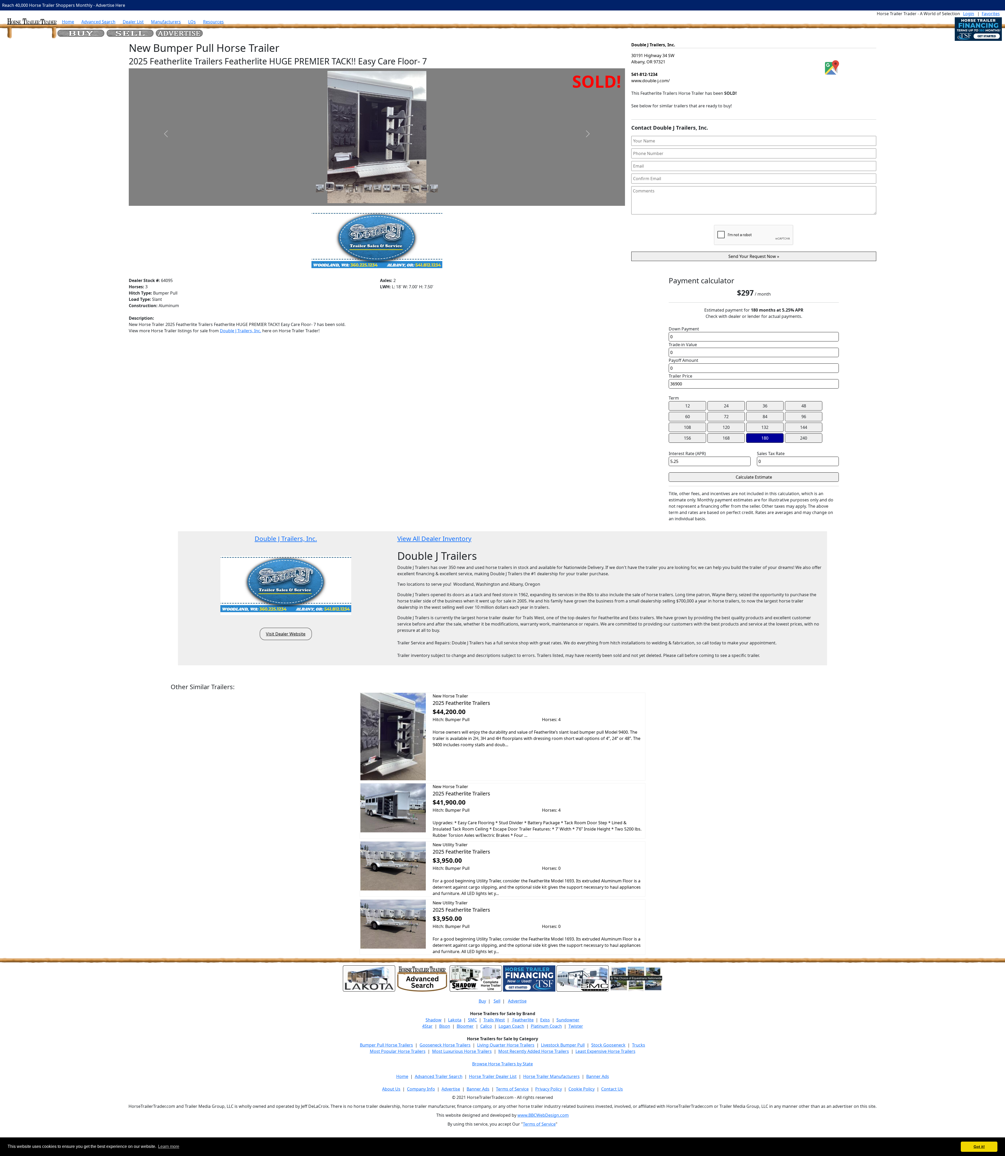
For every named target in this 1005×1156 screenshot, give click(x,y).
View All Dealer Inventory (434, 538)
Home (68, 22)
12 (687, 406)
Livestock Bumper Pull (563, 1045)
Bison (444, 1026)
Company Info (421, 1089)
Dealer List (133, 22)
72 (726, 416)
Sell (497, 1001)
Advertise (517, 1001)
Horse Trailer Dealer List (493, 1076)
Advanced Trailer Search (438, 1076)
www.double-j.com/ (650, 81)
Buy (482, 1001)
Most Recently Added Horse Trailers (533, 1051)
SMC (472, 1020)
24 (726, 406)
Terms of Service (512, 1089)
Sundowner (567, 1020)
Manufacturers (166, 22)
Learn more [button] (168, 1146)
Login (968, 13)
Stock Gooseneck (608, 1045)
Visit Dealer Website (285, 634)
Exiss (545, 1020)
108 (687, 427)
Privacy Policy (548, 1089)
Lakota (454, 1020)
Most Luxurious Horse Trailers (462, 1051)
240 (803, 438)
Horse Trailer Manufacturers (551, 1076)
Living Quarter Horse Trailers (505, 1045)
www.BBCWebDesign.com (543, 1115)
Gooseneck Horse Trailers (445, 1045)
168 (726, 438)
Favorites (991, 13)
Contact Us (612, 1089)
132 (764, 427)
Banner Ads (597, 1076)
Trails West (494, 1020)
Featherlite (522, 1020)
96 (803, 416)
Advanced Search (98, 22)
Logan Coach (511, 1026)
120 (726, 427)
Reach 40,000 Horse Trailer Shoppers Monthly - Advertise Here (63, 5)
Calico (486, 1026)
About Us (391, 1089)
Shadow (434, 1020)
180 (764, 438)
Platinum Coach (546, 1026)
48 (803, 406)
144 (803, 427)
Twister (575, 1026)
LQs (192, 22)
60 (687, 416)
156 (687, 438)
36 (765, 406)
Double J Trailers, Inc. (240, 331)
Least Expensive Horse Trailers (605, 1051)
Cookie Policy (581, 1089)
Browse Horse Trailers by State (502, 1064)
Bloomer (465, 1026)
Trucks (638, 1045)
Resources (213, 22)
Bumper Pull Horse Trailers (386, 1045)
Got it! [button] (979, 1146)
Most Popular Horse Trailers (398, 1051)
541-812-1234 (644, 74)
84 (765, 416)
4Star (427, 1026)
